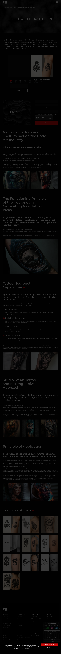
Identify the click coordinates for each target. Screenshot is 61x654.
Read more (49, 651)
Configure (49, 647)
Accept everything (49, 644)
